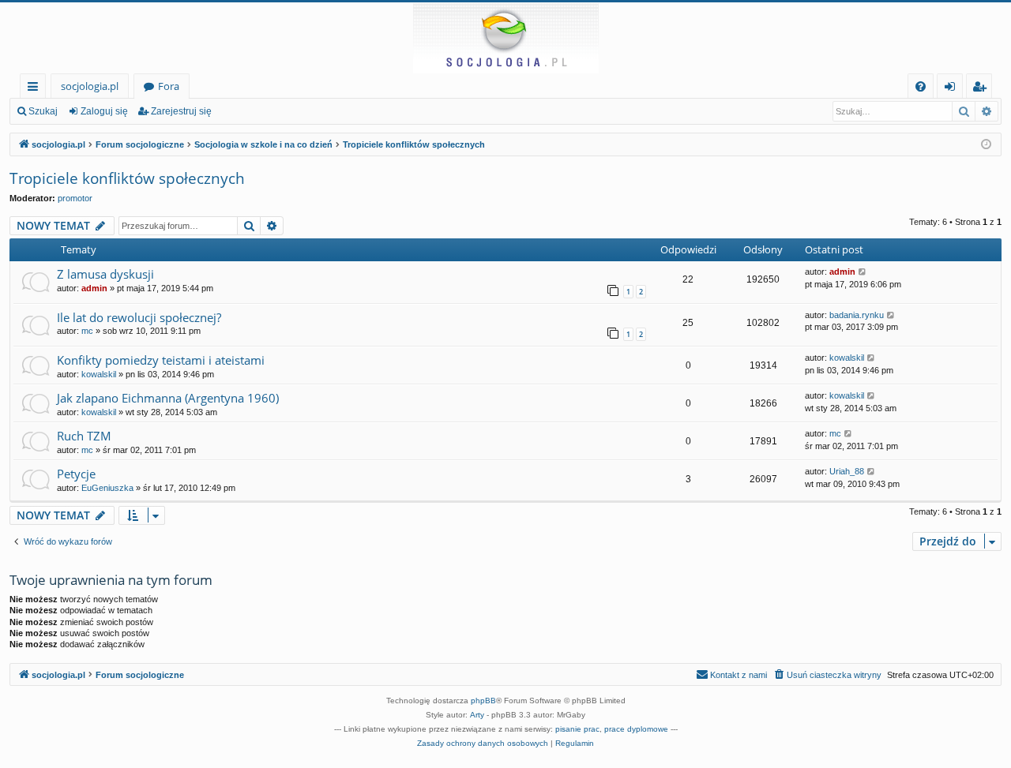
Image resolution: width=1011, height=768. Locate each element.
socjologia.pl (89, 86)
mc (87, 330)
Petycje (76, 473)
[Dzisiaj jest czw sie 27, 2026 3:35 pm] (986, 145)
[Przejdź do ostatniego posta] (863, 272)
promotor (75, 198)
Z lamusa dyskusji (105, 274)
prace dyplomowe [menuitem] (636, 729)
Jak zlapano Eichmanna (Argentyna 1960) (168, 398)
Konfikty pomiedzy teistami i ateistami (161, 360)
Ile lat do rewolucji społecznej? (139, 317)
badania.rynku (856, 315)
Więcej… (36, 89)
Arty (477, 714)
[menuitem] (920, 86)
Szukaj (43, 111)
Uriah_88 (846, 471)
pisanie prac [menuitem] (577, 729)
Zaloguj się (104, 111)
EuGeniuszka (107, 488)
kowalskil (98, 374)
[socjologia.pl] (505, 37)
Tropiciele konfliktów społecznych (127, 178)
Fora (168, 86)
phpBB (483, 700)
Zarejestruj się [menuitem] (983, 89)
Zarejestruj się (181, 111)
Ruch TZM (84, 436)
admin (94, 288)
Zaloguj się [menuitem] (953, 89)
